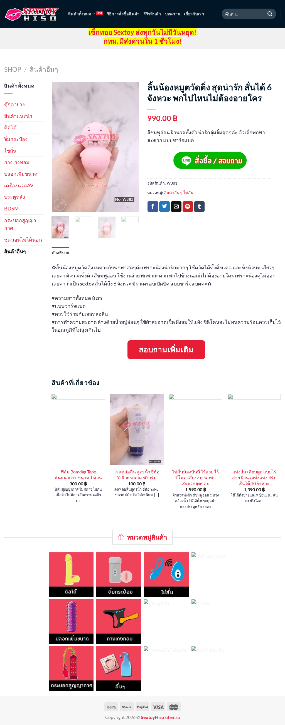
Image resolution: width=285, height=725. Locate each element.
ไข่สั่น (10, 151)
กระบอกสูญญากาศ (20, 224)
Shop (12, 69)
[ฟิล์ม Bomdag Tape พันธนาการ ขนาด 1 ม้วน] (78, 429)
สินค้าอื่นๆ (44, 69)
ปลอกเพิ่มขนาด (21, 174)
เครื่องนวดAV (18, 185)
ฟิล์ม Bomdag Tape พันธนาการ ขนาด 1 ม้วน (78, 474)
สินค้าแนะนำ (18, 116)
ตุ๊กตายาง (14, 104)
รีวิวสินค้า (152, 13)
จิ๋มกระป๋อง (16, 139)
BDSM (11, 208)
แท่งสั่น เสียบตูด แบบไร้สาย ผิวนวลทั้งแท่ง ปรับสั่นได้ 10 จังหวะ (254, 477)
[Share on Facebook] (153, 206)
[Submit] (270, 14)
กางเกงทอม (17, 162)
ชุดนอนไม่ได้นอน (23, 240)
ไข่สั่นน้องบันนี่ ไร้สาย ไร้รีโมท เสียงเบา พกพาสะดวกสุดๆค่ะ (195, 477)
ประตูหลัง (14, 197)
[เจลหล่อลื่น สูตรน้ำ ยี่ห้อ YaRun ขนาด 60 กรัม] (136, 429)
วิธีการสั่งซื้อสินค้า (123, 13)
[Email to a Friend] (176, 206)
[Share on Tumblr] (199, 206)
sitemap (172, 717)
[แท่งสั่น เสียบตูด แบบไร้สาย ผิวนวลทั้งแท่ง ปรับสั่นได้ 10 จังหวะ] (254, 429)
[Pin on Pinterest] (188, 206)
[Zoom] (60, 205)
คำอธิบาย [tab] (60, 252)
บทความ (172, 13)
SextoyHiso (152, 717)
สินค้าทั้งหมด (79, 13)
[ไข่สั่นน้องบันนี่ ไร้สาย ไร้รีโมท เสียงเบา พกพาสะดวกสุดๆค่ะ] (195, 429)
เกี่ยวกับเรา (194, 13)
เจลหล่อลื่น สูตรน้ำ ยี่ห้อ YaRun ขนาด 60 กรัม (136, 474)
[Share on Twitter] (164, 206)
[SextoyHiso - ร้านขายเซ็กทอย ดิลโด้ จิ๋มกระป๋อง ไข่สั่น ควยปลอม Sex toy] (32, 14)
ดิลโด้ (10, 127)
